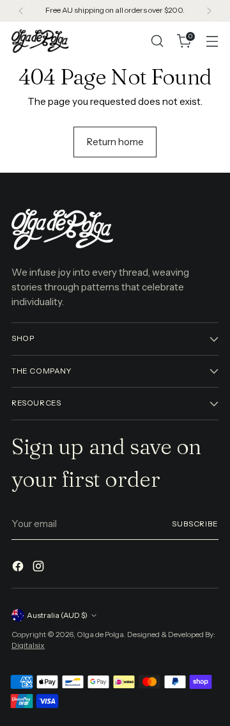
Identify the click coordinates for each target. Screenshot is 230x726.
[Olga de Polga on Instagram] (39, 568)
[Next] (209, 11)
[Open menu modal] (212, 41)
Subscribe (195, 523)
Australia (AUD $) (57, 615)
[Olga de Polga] (40, 40)
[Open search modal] (157, 41)
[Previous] (21, 11)
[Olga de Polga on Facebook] (19, 568)
